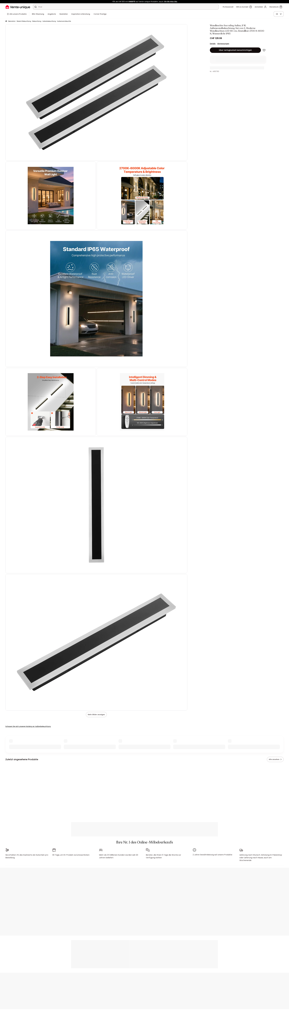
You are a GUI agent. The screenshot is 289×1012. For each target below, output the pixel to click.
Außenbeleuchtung (49, 21)
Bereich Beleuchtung (24, 21)
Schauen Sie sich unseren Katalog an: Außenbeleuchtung (28, 726)
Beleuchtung (36, 21)
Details (213, 43)
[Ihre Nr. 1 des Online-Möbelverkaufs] (17, 7)
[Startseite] (6, 21)
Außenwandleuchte (64, 21)
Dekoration (11, 21)
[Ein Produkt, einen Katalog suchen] (35, 6)
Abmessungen (223, 43)
